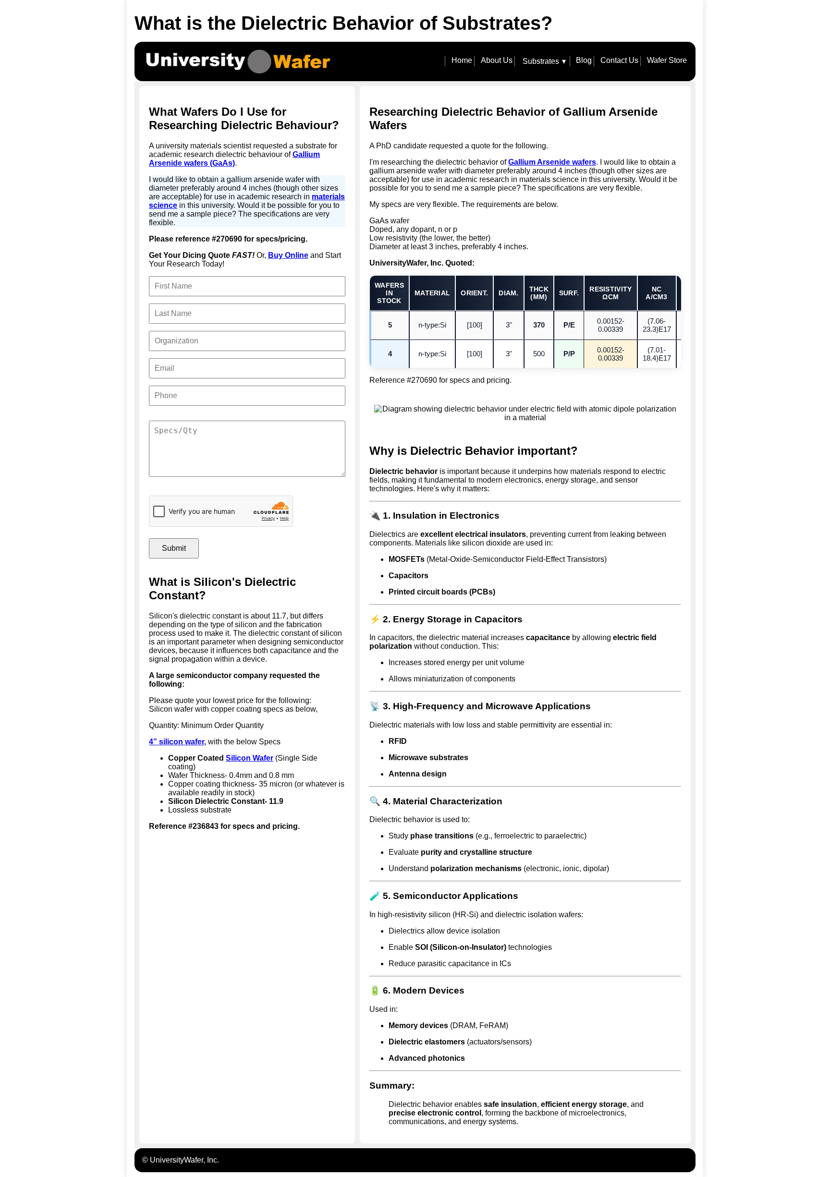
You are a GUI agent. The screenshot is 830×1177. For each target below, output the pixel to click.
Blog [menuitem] (584, 60)
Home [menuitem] (462, 60)
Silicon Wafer (249, 758)
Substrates (544, 61)
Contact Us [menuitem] (619, 60)
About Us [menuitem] (497, 60)
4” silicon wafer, (177, 742)
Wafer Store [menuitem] (667, 60)
